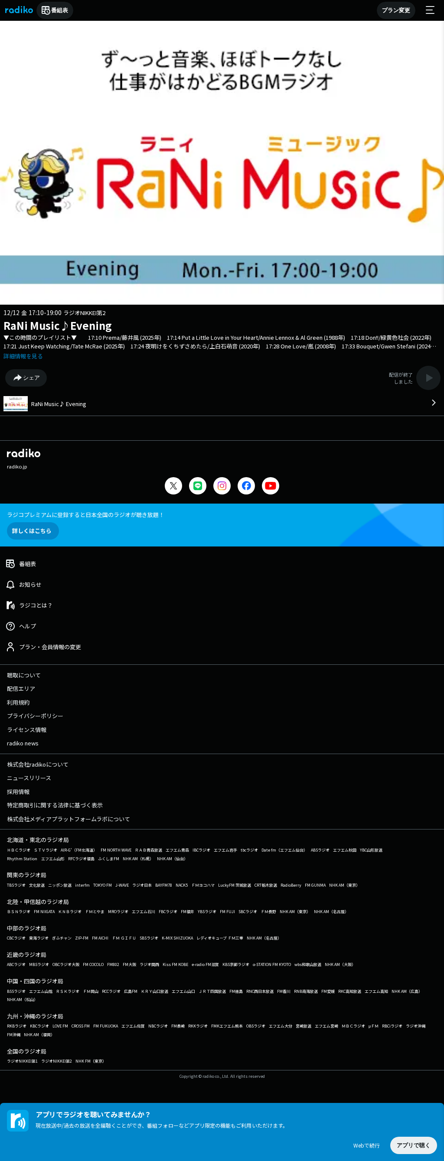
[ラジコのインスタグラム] (222, 485)
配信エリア (21, 688)
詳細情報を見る (23, 356)
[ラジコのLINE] (197, 487)
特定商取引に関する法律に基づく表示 (55, 805)
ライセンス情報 (26, 729)
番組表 (59, 10)
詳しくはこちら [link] (32, 531)
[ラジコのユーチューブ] (270, 487)
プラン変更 (396, 10)
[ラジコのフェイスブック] (246, 487)
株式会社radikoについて (38, 764)
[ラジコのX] (173, 487)
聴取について (24, 675)
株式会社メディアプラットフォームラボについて (68, 819)
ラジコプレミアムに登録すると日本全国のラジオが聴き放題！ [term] (85, 515)
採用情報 (18, 791)
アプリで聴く (414, 1145)
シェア (31, 377)
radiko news (23, 743)
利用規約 (18, 702)
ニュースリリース (29, 778)
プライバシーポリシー (35, 716)
